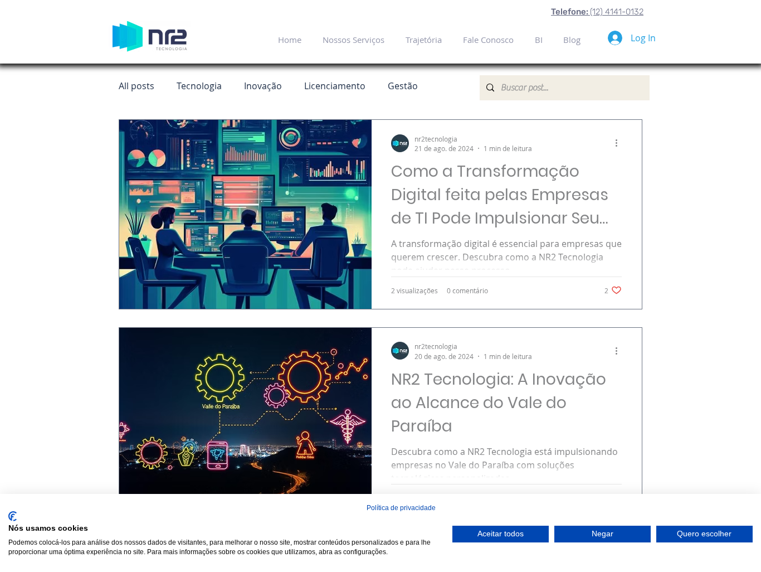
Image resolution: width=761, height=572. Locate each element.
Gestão (403, 86)
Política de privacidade (401, 508)
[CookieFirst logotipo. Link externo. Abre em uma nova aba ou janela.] (12, 516)
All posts (136, 86)
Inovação (263, 86)
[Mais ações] (620, 143)
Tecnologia (199, 86)
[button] (538, 40)
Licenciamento (334, 86)
